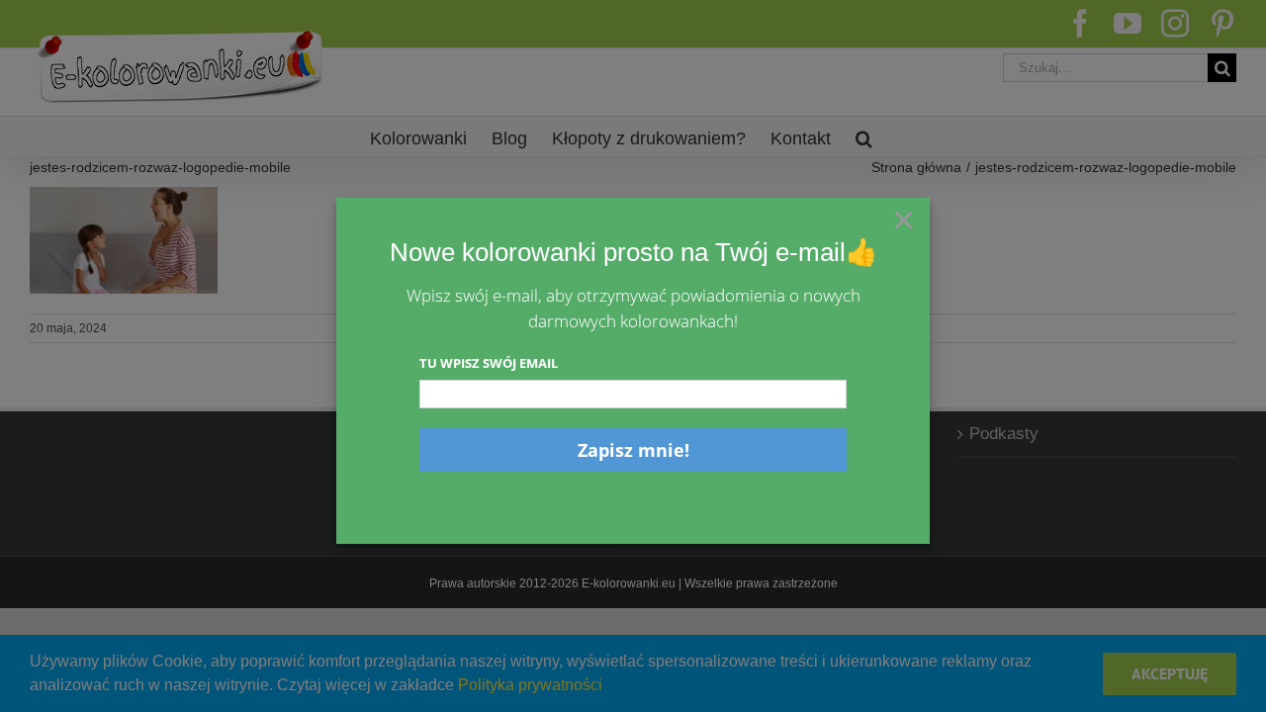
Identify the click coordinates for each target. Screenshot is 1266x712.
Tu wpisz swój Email (488, 363)
